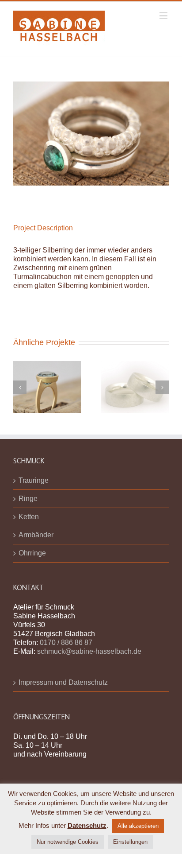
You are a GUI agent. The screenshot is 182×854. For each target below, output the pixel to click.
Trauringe (34, 480)
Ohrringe (32, 553)
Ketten (29, 516)
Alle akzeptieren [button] (138, 826)
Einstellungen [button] (130, 841)
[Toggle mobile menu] (164, 15)
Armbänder (36, 535)
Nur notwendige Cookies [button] (68, 841)
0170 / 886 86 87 (66, 642)
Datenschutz (87, 825)
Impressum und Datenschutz (63, 682)
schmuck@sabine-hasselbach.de (89, 651)
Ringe (28, 498)
